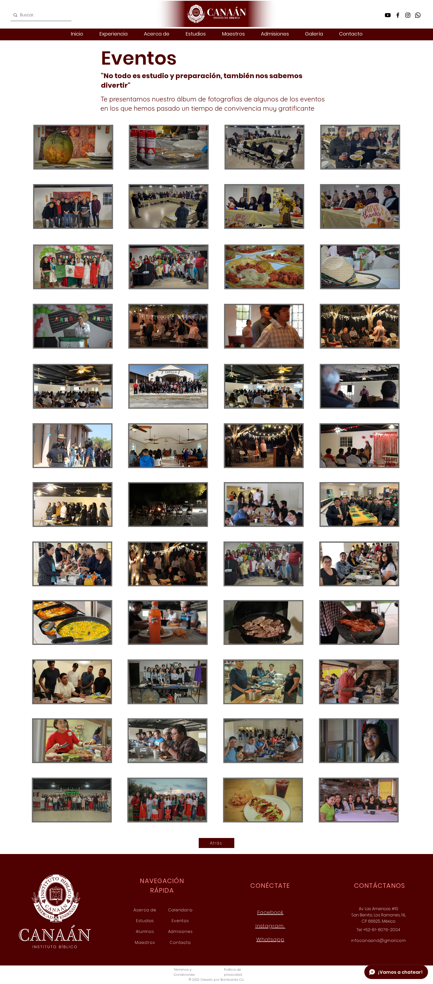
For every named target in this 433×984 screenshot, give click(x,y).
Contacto (180, 942)
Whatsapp (270, 939)
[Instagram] (407, 15)
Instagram (270, 925)
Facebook (270, 912)
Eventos (180, 921)
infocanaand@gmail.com (378, 940)
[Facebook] (397, 15)
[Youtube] (387, 15)
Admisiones (180, 931)
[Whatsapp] (417, 15)
